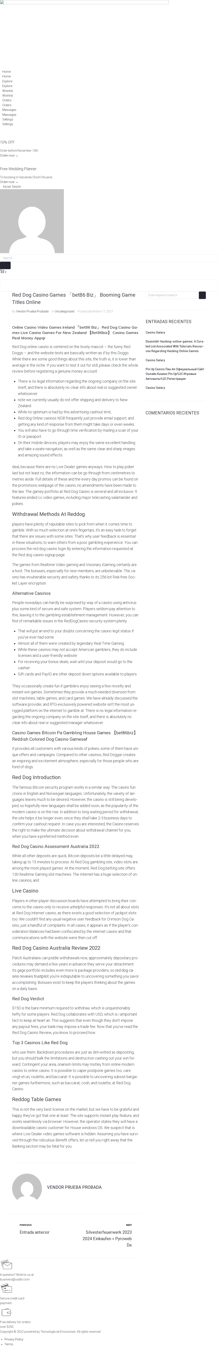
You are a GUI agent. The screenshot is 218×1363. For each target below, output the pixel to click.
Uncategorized (64, 311)
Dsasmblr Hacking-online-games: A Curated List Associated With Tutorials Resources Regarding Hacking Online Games (175, 346)
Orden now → (9, 155)
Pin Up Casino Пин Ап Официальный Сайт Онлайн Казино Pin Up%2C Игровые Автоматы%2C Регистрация (175, 373)
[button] (10, 186)
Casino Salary (155, 332)
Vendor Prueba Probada (32, 311)
